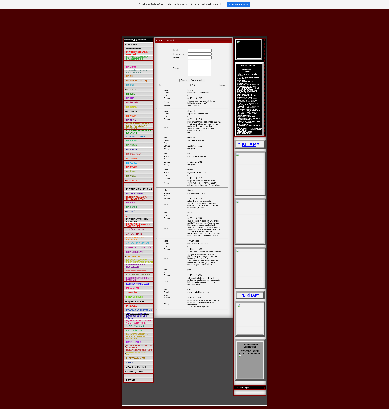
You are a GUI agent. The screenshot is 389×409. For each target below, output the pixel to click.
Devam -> (223, 85)
